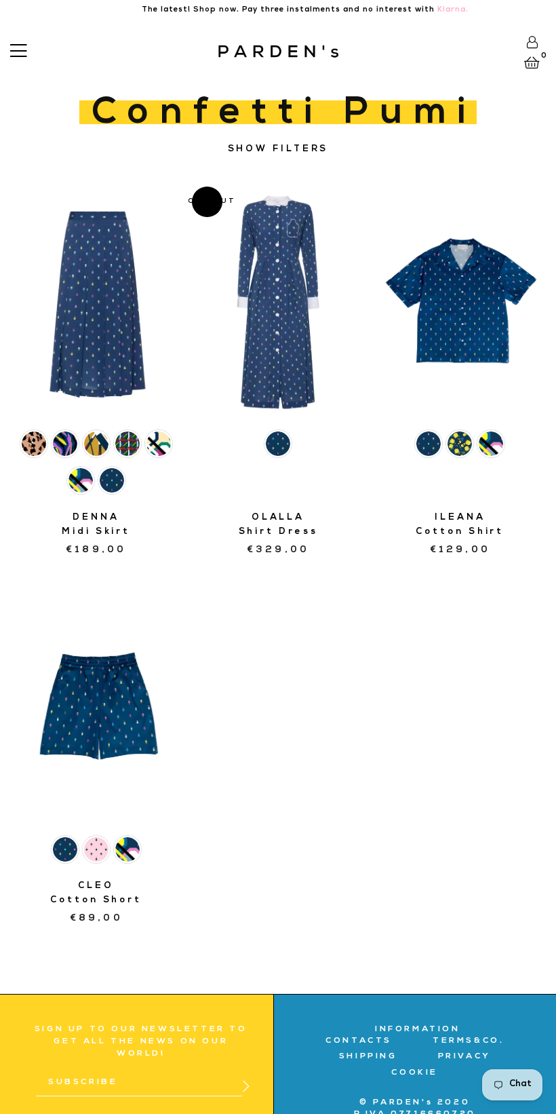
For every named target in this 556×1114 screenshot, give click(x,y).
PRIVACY (464, 1057)
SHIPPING (368, 1057)
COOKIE (414, 1073)
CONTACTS (358, 1041)
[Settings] (532, 42)
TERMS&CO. (468, 1041)
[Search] (38, 49)
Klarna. (453, 10)
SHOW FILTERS (278, 149)
